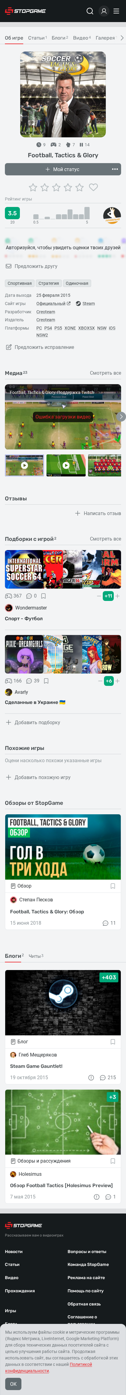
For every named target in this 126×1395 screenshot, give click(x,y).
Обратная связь (84, 1304)
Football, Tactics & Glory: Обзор (47, 912)
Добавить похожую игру (43, 777)
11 (113, 923)
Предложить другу (36, 266)
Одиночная (77, 283)
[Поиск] (90, 11)
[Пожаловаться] (91, 1078)
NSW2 (42, 335)
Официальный (50, 303)
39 (36, 681)
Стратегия (49, 283)
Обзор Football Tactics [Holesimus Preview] (61, 1185)
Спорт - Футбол (24, 618)
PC (39, 328)
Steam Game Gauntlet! (36, 1066)
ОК (13, 1384)
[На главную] (25, 11)
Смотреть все (105, 373)
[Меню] (117, 11)
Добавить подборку (37, 722)
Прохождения (20, 1291)
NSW (101, 328)
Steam (89, 303)
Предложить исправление (44, 347)
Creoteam (45, 311)
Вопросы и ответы (87, 1251)
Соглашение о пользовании (82, 1320)
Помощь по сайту (86, 1291)
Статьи (12, 1264)
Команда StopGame (88, 1264)
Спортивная (20, 283)
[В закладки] (43, 596)
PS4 (48, 328)
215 (112, 1077)
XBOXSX (86, 328)
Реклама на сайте (86, 1277)
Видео (11, 1277)
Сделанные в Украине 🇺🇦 (35, 702)
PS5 (58, 328)
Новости (14, 1251)
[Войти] (103, 11)
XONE (70, 328)
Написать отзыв (102, 513)
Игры (10, 1310)
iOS (112, 328)
